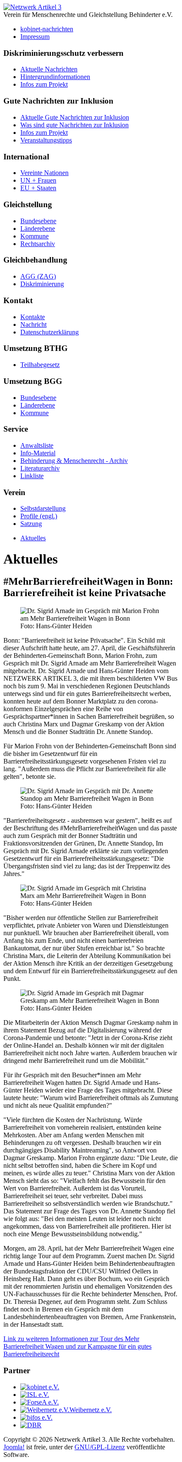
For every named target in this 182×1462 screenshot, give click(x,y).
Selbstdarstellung (43, 508)
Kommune (34, 236)
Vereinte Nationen (44, 172)
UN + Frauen (38, 180)
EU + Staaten (38, 188)
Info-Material (37, 453)
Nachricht (33, 324)
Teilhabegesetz (40, 364)
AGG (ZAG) (38, 276)
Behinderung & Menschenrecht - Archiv (74, 460)
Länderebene (37, 228)
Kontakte (32, 316)
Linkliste (32, 475)
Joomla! (14, 1447)
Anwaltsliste (36, 445)
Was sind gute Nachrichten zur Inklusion (74, 125)
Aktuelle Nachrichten (48, 69)
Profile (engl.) (38, 516)
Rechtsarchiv (37, 243)
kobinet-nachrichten (46, 29)
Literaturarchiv (40, 468)
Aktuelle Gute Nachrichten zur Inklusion (74, 117)
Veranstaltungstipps (46, 140)
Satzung (31, 523)
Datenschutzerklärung (49, 332)
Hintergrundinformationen (55, 76)
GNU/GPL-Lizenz (99, 1447)
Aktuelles (33, 538)
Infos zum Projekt (44, 84)
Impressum (35, 36)
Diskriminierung (42, 283)
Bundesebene (38, 221)
